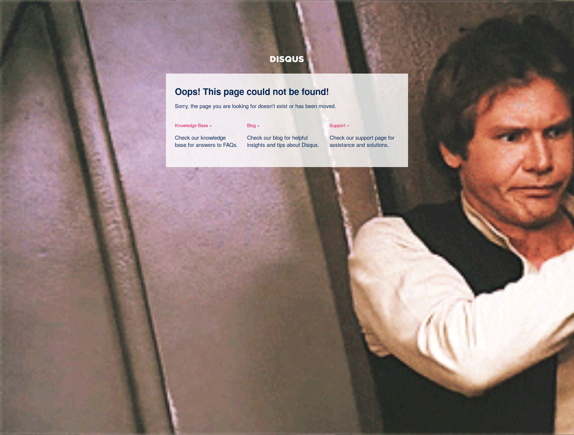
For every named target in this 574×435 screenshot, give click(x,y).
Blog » (253, 125)
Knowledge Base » (193, 125)
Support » (339, 125)
